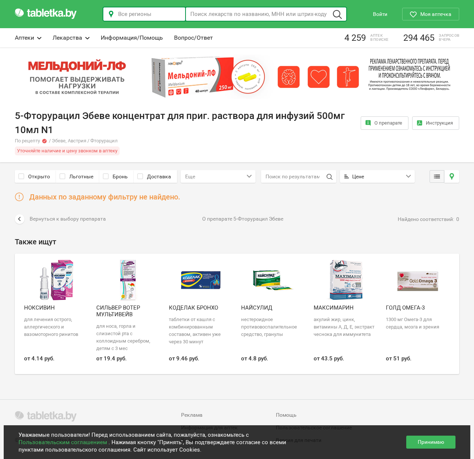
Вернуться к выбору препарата (68, 219)
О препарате (388, 123)
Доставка (159, 176)
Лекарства (67, 37)
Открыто (39, 176)
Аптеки (24, 37)
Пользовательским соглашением (64, 442)
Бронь (120, 176)
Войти (380, 14)
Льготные (81, 176)
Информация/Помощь (132, 37)
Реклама (192, 415)
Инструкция (439, 123)
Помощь (286, 415)
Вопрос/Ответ (193, 37)
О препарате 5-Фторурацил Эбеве (242, 219)
